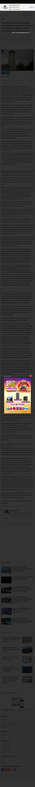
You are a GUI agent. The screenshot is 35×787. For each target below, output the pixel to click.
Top (33, 781)
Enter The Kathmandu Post (20, 32)
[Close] (1, 7)
